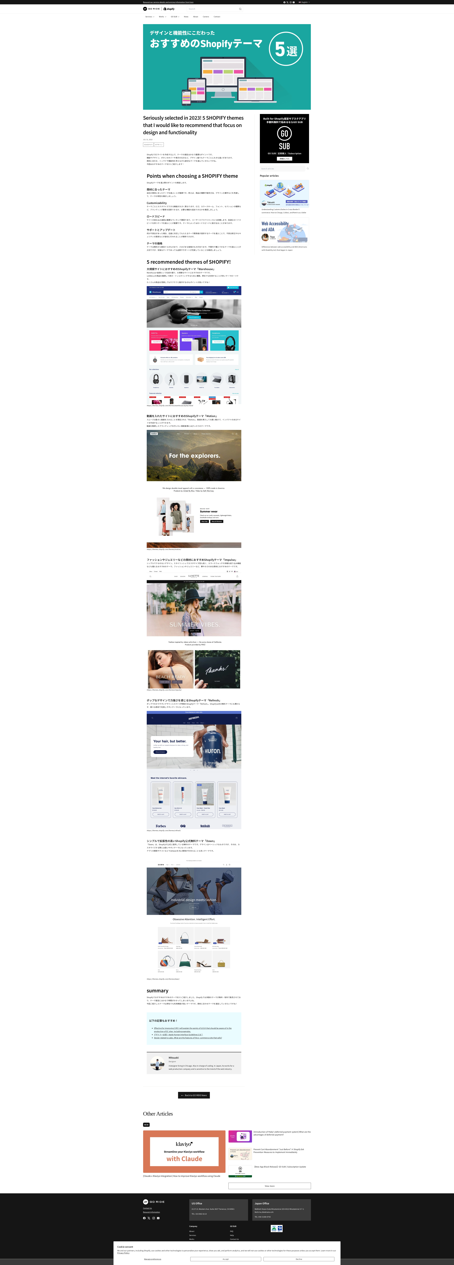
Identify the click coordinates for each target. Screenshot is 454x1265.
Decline (299, 1259)
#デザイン (159, 145)
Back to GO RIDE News (195, 1095)
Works (161, 16)
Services (149, 16)
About (195, 16)
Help (232, 1235)
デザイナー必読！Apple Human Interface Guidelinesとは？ (178, 1034)
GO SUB (174, 16)
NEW (146, 1124)
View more (270, 1185)
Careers (206, 16)
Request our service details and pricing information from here (168, 2)
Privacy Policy (123, 1253)
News (186, 16)
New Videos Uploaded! (295, 8)
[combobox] (215, 9)
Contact (217, 16)
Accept (226, 1259)
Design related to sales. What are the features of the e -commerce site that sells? (188, 1037)
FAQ (231, 1231)
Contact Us (234, 1239)
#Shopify (148, 145)
